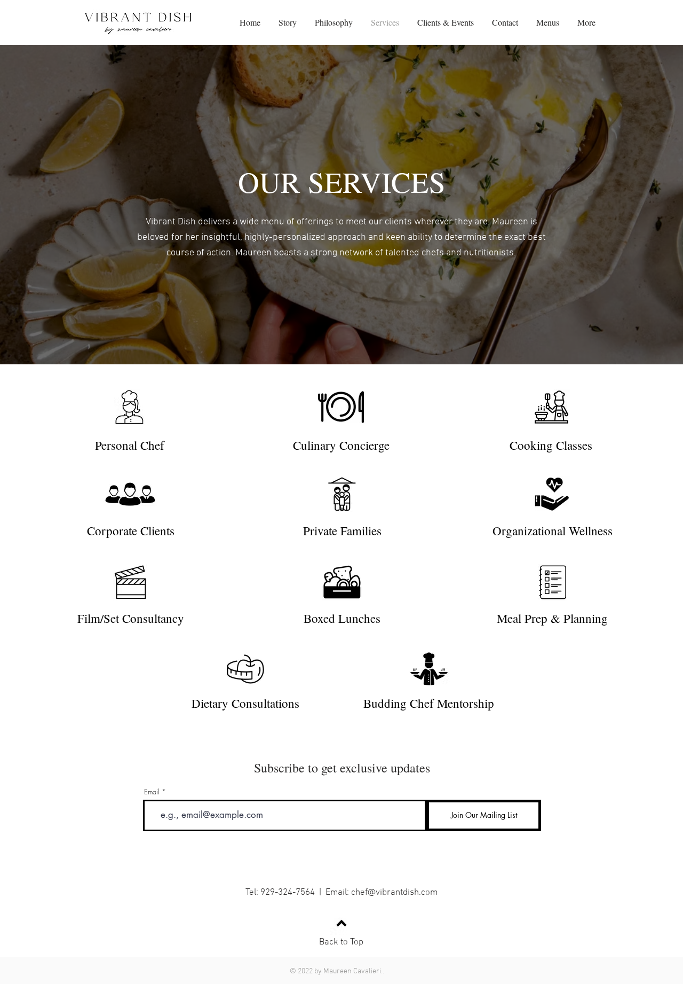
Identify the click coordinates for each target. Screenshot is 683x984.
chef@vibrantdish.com (394, 892)
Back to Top (341, 942)
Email (152, 791)
